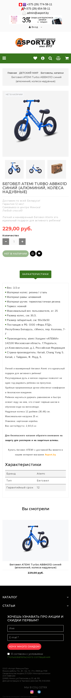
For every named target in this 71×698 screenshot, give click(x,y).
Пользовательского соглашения (28, 657)
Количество (10, 235)
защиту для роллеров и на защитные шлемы (31, 440)
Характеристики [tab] (35, 274)
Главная (12, 72)
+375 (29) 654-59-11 (37, 8)
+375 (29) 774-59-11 (39, 4)
